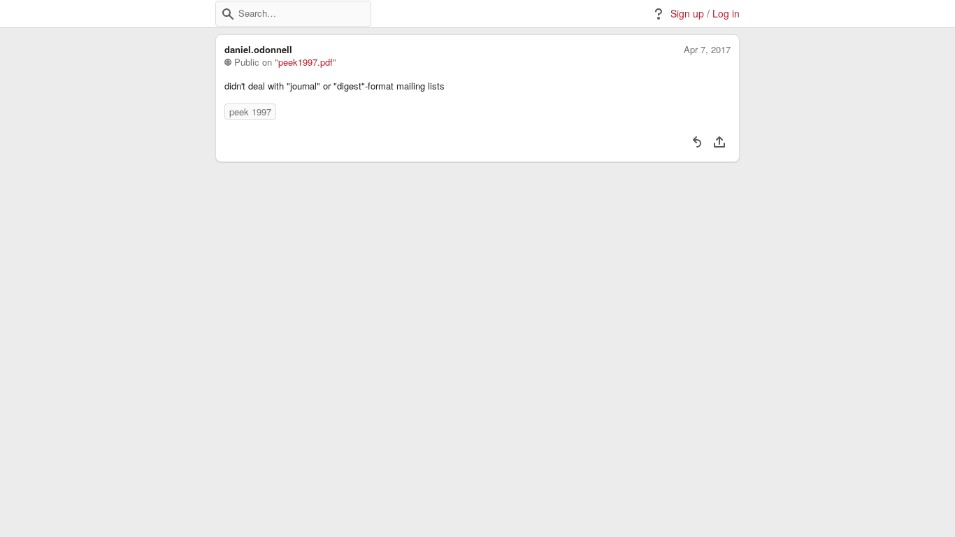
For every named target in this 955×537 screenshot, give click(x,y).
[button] (227, 14)
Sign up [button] (687, 13)
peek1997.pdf (305, 62)
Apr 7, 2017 (707, 49)
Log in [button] (726, 13)
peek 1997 (250, 111)
